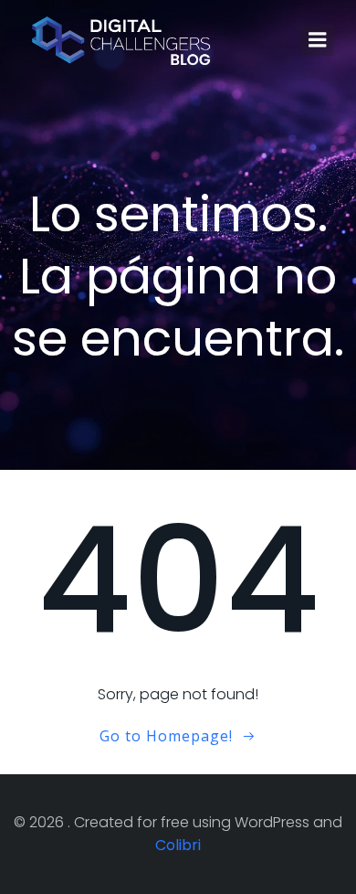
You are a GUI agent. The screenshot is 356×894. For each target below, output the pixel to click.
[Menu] (317, 40)
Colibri (178, 845)
